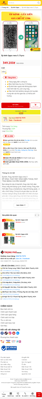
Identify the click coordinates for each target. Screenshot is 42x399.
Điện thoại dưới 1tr (6, 367)
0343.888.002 (7, 275)
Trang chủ (5, 7)
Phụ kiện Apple (5, 357)
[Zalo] (17, 333)
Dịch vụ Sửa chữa (6, 360)
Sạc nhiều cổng (5, 364)
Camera (24, 360)
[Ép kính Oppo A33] (9, 224)
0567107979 (24, 381)
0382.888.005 (7, 289)
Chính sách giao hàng (8, 315)
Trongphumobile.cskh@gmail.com (23, 379)
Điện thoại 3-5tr (5, 369)
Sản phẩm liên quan (9, 215)
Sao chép (6, 144)
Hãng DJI (4, 374)
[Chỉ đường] (15, 294)
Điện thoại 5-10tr (27, 369)
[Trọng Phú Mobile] (4, 3)
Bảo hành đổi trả (7, 309)
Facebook (17, 120)
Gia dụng (25, 371)
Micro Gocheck (5, 371)
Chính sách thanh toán (9, 312)
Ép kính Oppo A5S (22, 234)
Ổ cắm (24, 364)
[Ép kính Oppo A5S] (9, 238)
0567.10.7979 (20, 118)
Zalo (10, 120)
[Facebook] (2, 333)
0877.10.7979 (7, 294)
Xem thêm (20, 205)
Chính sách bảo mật (8, 323)
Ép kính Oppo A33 (22, 220)
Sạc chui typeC (26, 362)
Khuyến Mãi (25, 357)
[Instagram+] (9, 333)
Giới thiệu (4, 326)
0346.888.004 (7, 285)
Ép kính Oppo (15, 7)
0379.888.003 (7, 280)
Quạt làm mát (26, 374)
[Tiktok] (6, 333)
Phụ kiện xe (4, 362)
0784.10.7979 (7, 299)
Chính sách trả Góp (7, 317)
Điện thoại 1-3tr (26, 367)
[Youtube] (13, 333)
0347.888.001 (7, 270)
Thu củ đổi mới (6, 320)
